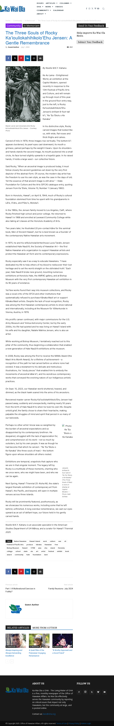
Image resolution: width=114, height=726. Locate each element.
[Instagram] (89, 8)
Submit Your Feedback (90, 42)
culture (52, 541)
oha (45, 548)
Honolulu (61, 548)
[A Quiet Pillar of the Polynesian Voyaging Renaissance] (39, 641)
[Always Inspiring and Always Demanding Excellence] (16, 641)
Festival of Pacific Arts (15, 544)
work (45, 541)
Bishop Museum (13, 548)
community (19, 555)
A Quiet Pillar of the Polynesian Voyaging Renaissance (37, 653)
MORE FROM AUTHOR (45, 627)
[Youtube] (98, 8)
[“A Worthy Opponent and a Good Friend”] (62, 641)
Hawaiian (48, 544)
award (9, 555)
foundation (37, 555)
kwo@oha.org (49, 714)
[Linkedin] (27, 58)
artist (43, 551)
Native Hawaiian (20, 541)
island (52, 548)
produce (30, 544)
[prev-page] (7, 661)
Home (8, 20)
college (10, 551)
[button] (103, 8)
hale (28, 555)
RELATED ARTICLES (18, 627)
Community (17, 20)
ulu (32, 551)
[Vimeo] (95, 8)
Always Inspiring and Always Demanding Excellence (14, 653)
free (56, 544)
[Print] (40, 58)
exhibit (59, 551)
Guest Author (13, 47)
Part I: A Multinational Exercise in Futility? (20, 590)
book (67, 551)
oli (65, 541)
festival (51, 551)
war (59, 541)
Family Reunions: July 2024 (60, 588)
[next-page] (11, 661)
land (46, 555)
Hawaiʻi (25, 548)
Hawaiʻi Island (34, 541)
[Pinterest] (21, 58)
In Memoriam (30, 20)
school (18, 551)
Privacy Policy (74, 723)
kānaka (39, 544)
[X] (92, 8)
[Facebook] (86, 8)
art (37, 551)
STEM (33, 548)
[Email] (34, 58)
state (26, 551)
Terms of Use (61, 723)
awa (39, 548)
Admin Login (86, 723)
